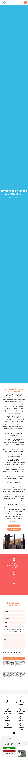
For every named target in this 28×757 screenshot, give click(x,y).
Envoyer (15, 658)
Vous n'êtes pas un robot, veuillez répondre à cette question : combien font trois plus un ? (14, 631)
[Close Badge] (20, 753)
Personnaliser (9, 753)
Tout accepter (9, 748)
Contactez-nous (15, 529)
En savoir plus (14, 526)
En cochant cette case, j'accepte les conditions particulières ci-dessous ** (13, 653)
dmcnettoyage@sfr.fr (14, 591)
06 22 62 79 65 (14, 579)
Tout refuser (9, 751)
